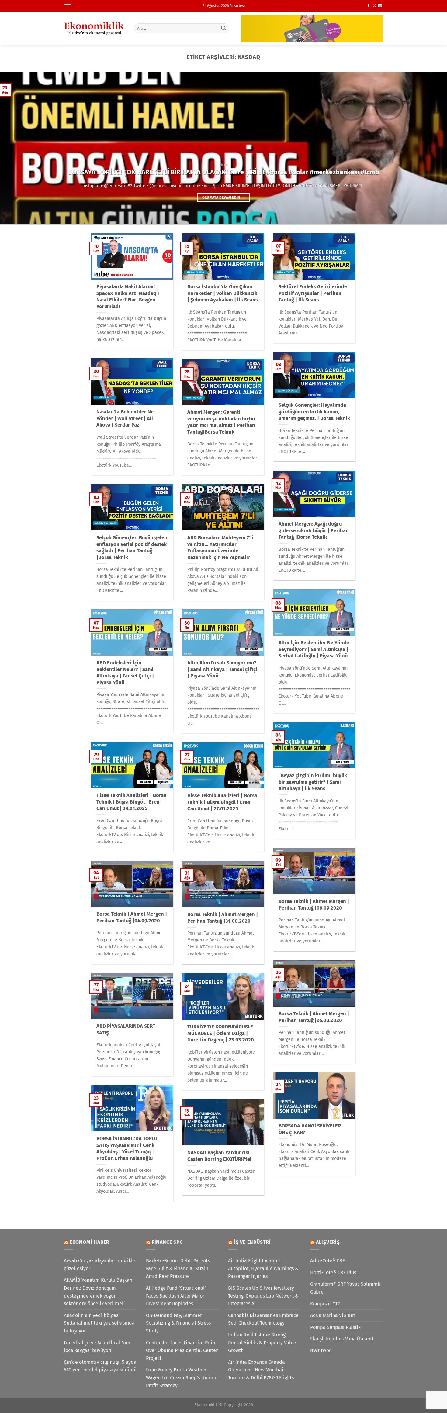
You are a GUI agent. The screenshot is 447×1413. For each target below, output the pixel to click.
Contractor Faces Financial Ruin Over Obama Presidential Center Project (182, 1350)
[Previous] (16, 148)
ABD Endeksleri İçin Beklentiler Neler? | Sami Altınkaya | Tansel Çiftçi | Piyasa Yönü (125, 672)
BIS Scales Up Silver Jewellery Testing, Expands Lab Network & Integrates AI (263, 1295)
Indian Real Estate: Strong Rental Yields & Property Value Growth (262, 1342)
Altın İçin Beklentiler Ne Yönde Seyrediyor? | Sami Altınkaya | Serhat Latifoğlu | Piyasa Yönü (314, 649)
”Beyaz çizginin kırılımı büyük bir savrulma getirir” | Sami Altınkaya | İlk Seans (313, 782)
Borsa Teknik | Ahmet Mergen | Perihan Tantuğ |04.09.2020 (131, 917)
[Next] (430, 148)
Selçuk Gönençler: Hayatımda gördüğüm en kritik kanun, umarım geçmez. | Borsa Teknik (314, 411)
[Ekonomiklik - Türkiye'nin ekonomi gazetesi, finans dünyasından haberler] (94, 28)
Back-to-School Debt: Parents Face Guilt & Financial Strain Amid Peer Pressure (178, 1268)
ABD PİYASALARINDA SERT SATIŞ (125, 1029)
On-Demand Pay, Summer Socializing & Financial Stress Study (178, 1323)
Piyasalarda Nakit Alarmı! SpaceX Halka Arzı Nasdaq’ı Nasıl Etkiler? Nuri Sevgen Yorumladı (127, 296)
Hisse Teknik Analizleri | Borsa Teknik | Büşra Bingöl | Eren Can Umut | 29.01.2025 (131, 801)
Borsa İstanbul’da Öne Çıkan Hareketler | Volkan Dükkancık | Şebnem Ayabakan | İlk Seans (222, 293)
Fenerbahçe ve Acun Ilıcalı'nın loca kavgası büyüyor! (97, 1346)
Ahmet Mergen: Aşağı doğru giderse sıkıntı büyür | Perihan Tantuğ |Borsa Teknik (314, 530)
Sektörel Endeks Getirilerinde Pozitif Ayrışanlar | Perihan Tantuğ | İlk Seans (313, 293)
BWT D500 (321, 1350)
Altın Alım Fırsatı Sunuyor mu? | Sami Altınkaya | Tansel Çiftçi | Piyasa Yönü (222, 669)
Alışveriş (328, 1242)
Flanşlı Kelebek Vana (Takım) (341, 1339)
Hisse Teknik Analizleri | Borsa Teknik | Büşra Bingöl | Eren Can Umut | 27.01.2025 (222, 802)
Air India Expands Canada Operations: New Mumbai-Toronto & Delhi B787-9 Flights (261, 1369)
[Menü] (67, 6)
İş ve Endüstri (252, 1242)
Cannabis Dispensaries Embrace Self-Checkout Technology (263, 1319)
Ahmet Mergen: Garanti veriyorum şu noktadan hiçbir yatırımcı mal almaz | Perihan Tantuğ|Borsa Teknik (221, 422)
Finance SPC (167, 1242)
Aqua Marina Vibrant (332, 1315)
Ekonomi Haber (89, 1242)
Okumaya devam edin (223, 197)
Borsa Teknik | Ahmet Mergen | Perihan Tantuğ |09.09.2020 (314, 904)
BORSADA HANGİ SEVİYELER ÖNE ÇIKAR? (310, 1129)
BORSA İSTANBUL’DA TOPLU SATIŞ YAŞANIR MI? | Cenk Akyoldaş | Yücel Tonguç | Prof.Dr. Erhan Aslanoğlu (127, 1148)
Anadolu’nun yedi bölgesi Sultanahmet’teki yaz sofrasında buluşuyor (99, 1323)
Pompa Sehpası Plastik (335, 1327)
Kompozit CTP (325, 1304)
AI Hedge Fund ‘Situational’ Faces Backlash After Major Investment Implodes (176, 1295)
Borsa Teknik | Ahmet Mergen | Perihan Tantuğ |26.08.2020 (314, 1017)
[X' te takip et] (374, 6)
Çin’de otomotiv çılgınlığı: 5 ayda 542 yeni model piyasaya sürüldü (100, 1366)
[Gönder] (224, 28)
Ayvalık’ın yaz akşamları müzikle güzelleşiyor (99, 1264)
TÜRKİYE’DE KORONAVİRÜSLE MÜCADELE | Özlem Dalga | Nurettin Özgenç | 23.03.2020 (220, 1033)
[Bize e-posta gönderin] (380, 6)
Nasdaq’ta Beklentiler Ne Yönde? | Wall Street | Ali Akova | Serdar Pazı (125, 418)
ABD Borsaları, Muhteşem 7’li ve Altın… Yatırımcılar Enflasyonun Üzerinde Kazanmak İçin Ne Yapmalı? (220, 547)
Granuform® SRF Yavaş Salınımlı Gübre (345, 1288)
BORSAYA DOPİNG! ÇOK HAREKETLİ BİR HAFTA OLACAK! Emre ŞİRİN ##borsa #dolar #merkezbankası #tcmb (223, 172)
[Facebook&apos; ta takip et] (368, 6)
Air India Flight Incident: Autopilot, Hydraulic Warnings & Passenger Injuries (263, 1268)
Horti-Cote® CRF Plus (333, 1272)
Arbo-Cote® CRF (327, 1261)
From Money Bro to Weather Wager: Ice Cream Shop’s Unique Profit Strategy (181, 1377)
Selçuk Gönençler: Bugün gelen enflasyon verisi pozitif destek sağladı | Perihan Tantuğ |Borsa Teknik (131, 547)
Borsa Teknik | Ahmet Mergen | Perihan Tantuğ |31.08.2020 (222, 917)
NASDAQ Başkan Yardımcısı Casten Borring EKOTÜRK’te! (219, 1156)
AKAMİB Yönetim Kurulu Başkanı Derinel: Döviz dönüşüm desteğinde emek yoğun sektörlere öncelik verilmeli (99, 1291)
